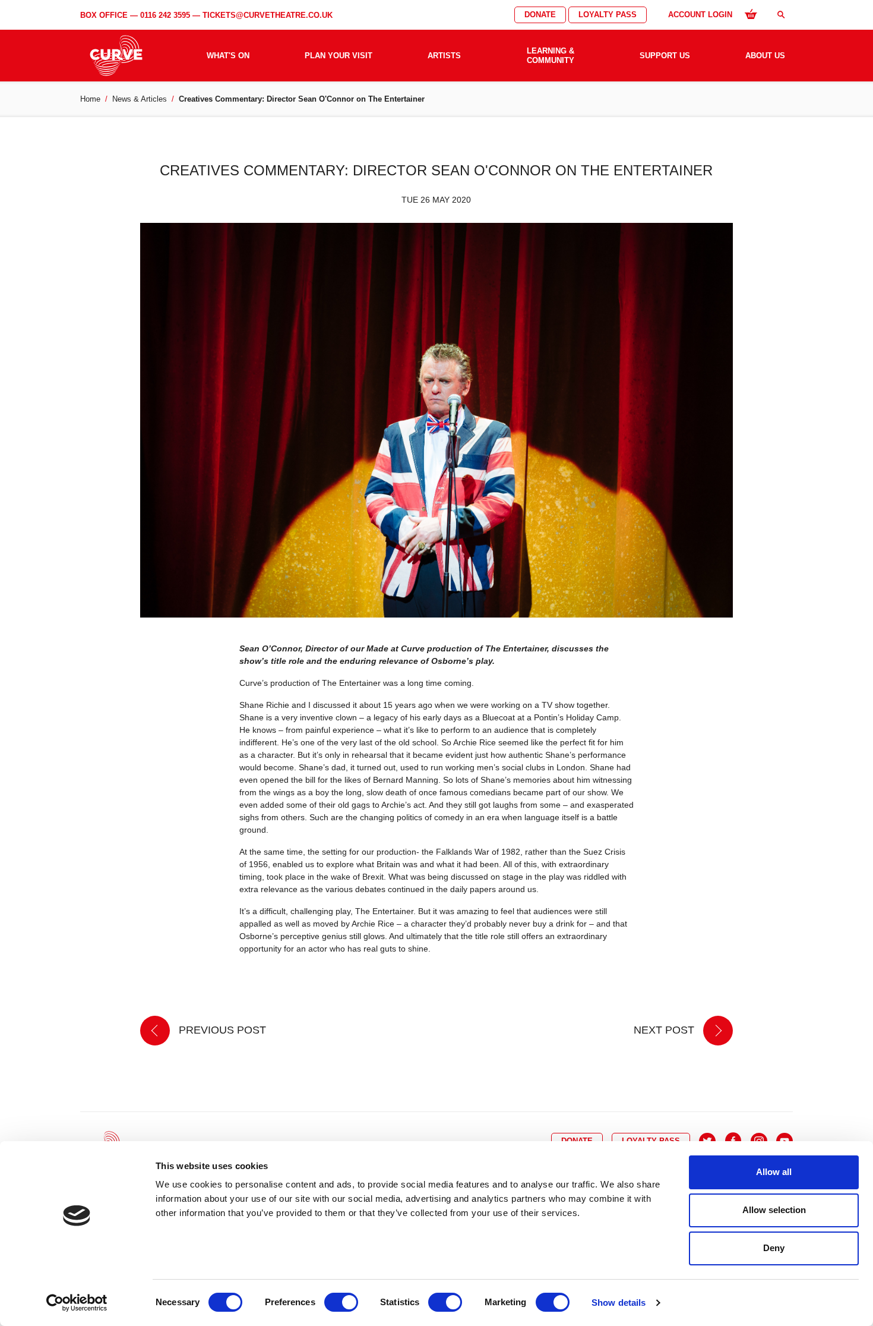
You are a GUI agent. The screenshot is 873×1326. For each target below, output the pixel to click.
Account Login (700, 14)
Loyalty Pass (607, 14)
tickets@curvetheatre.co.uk (268, 15)
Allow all (774, 1172)
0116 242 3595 (165, 15)
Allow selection (774, 1210)
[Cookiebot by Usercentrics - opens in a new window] (77, 1303)
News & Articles (139, 99)
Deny (774, 1248)
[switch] (341, 1302)
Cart (750, 13)
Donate (540, 14)
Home (90, 99)
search (781, 14)
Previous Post (221, 1030)
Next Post (665, 1030)
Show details (619, 1302)
